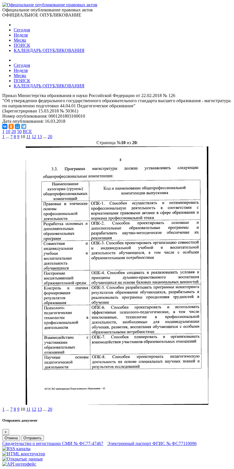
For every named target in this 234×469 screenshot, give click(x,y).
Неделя (21, 35)
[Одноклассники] (11, 126)
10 (8, 131)
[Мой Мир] (17, 126)
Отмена (11, 438)
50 (19, 131)
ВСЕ (27, 131)
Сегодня (22, 29)
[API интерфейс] (19, 464)
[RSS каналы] (16, 448)
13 (39, 136)
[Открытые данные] (22, 458)
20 (13, 131)
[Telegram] (23, 126)
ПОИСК (22, 45)
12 (34, 136)
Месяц (20, 40)
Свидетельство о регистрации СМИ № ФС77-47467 (52, 443)
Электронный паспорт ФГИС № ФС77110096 (152, 443)
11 (28, 136)
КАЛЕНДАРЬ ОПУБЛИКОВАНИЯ (49, 50)
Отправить (32, 438)
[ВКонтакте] (4, 126)
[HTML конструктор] (23, 453)
